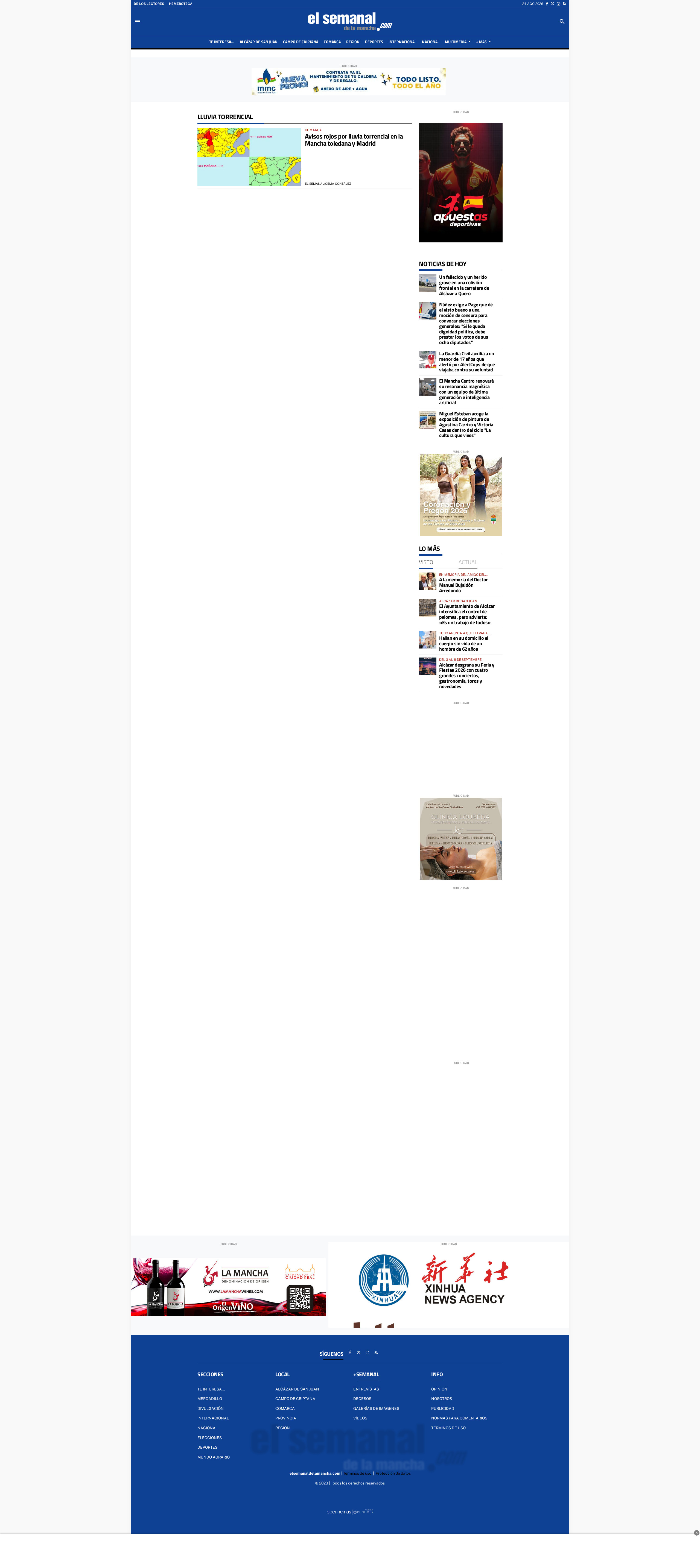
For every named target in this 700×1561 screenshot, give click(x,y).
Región (282, 1428)
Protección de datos (393, 1473)
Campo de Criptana (295, 1398)
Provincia (285, 1418)
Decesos (362, 1398)
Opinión (439, 1389)
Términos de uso (448, 1428)
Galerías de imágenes (376, 1408)
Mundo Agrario (213, 1457)
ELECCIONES (209, 1438)
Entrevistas (366, 1389)
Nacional (207, 1428)
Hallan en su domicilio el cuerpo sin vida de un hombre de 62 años (463, 643)
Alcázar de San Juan (297, 1389)
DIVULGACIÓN (210, 1408)
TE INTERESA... (211, 1389)
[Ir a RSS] (564, 4)
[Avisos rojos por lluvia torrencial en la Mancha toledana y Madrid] (249, 157)
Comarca (285, 1408)
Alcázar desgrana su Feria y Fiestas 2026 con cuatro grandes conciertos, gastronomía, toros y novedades (466, 675)
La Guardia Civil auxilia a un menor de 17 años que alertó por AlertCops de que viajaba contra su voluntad (467, 361)
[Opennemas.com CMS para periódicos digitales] (350, 1511)
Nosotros (441, 1398)
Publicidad (442, 1408)
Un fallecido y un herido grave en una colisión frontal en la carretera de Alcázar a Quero (464, 285)
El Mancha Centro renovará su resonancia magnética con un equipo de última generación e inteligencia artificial (466, 391)
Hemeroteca (180, 4)
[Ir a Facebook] (547, 4)
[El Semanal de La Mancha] (350, 21)
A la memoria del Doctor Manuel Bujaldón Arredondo (463, 585)
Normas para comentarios (459, 1418)
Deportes (207, 1447)
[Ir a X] (552, 4)
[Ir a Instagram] (558, 4)
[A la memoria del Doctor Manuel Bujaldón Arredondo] (427, 581)
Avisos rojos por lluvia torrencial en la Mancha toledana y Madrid (354, 139)
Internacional (213, 1418)
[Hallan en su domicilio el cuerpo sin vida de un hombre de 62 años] (427, 640)
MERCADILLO (209, 1398)
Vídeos (360, 1418)
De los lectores (149, 4)
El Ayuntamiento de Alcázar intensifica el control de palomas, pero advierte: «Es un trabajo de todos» (467, 614)
